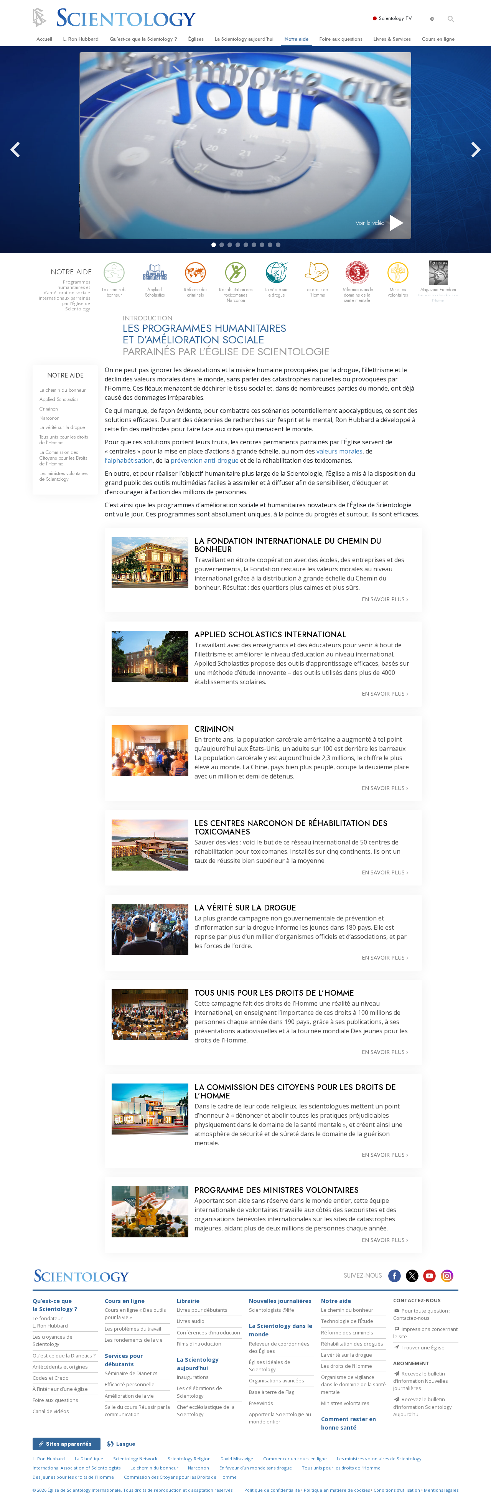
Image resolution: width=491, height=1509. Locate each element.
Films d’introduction (199, 1343)
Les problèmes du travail (133, 1328)
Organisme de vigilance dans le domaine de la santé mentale (353, 1384)
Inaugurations (193, 1377)
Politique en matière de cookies (337, 1490)
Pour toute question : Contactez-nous (421, 1314)
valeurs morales (339, 451)
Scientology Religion (189, 1458)
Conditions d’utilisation (397, 1490)
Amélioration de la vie (129, 1395)
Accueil (44, 39)
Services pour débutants (124, 1360)
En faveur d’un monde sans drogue (255, 1468)
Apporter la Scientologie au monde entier (280, 1418)
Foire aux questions (341, 39)
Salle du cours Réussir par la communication (137, 1410)
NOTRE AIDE (65, 375)
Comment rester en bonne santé (348, 1423)
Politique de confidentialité (272, 1490)
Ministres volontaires (345, 1403)
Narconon (49, 418)
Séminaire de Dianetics (131, 1373)
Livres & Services (392, 39)
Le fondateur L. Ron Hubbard (50, 1322)
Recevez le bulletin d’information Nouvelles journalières (420, 1381)
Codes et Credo (51, 1377)
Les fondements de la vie (134, 1339)
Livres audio (190, 1321)
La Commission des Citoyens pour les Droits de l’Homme (63, 458)
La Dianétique (89, 1458)
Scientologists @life (271, 1309)
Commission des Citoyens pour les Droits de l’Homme (180, 1477)
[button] (213, 244)
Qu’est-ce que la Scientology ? (143, 39)
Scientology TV (395, 18)
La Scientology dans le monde (280, 1330)
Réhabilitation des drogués (352, 1343)
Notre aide (296, 39)
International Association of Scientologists (76, 1468)
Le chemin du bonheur (63, 390)
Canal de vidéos (51, 1411)
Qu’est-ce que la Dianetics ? (64, 1355)
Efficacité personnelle (130, 1384)
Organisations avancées (276, 1380)
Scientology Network (135, 1458)
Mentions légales (441, 1490)
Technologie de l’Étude (347, 1321)
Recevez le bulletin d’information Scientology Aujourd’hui (422, 1406)
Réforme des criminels (347, 1332)
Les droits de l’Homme (346, 1365)
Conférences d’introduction (208, 1332)
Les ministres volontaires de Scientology (63, 476)
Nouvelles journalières (280, 1301)
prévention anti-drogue (205, 460)
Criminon (49, 408)
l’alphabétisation (129, 460)
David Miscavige (237, 1458)
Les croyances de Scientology (52, 1340)
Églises (196, 39)
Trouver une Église (422, 1347)
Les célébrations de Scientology (199, 1392)
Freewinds (261, 1403)
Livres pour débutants (202, 1309)
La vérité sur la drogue (62, 427)
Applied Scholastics (59, 399)
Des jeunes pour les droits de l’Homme (73, 1477)
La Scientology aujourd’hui (244, 39)
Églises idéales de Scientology (269, 1366)
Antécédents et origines (60, 1366)
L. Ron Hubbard (81, 39)
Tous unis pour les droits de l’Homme (64, 439)
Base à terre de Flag (271, 1392)
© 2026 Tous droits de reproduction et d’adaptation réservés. (133, 1490)
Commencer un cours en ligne (295, 1458)
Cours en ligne (438, 39)
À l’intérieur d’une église (60, 1388)
